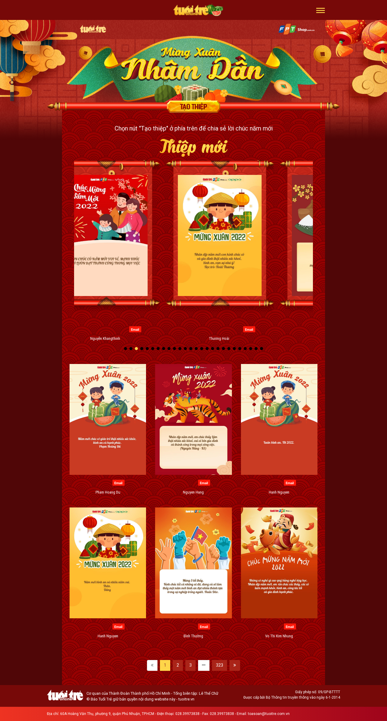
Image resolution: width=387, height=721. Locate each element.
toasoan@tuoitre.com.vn (269, 714)
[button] (320, 10)
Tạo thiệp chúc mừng (193, 107)
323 (219, 665)
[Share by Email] (108, 329)
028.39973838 (187, 714)
